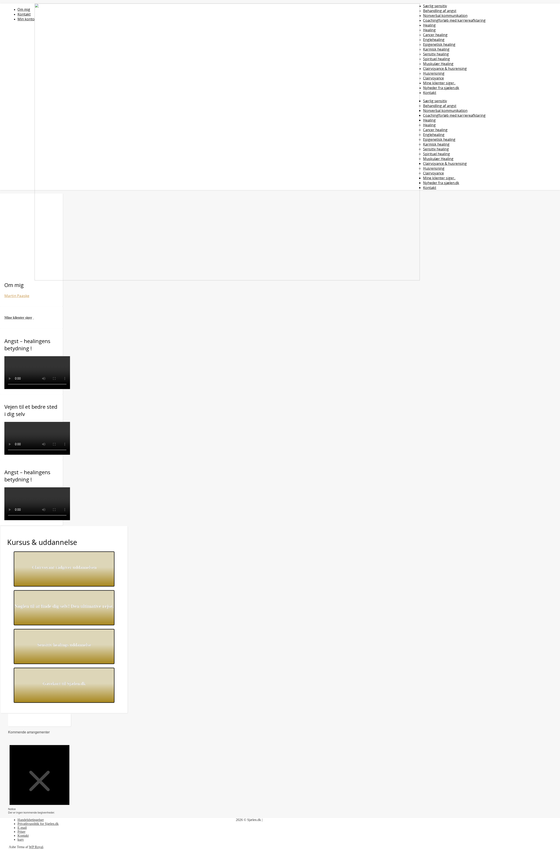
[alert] (39, 776)
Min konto (26, 19)
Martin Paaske (16, 295)
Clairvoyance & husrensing (445, 68)
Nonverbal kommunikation (445, 15)
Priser (21, 831)
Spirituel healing (436, 58)
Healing (429, 25)
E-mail (22, 828)
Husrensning (433, 73)
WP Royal (36, 847)
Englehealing (433, 39)
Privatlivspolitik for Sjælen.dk (38, 824)
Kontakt (429, 92)
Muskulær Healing (438, 63)
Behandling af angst (439, 10)
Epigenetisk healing (439, 44)
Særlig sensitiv (435, 6)
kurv (21, 839)
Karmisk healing (436, 49)
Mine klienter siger (18, 317)
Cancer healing (435, 34)
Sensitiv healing (436, 54)
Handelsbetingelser (31, 820)
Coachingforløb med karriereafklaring (454, 20)
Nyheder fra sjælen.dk (441, 87)
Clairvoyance (433, 78)
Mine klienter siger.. (439, 83)
